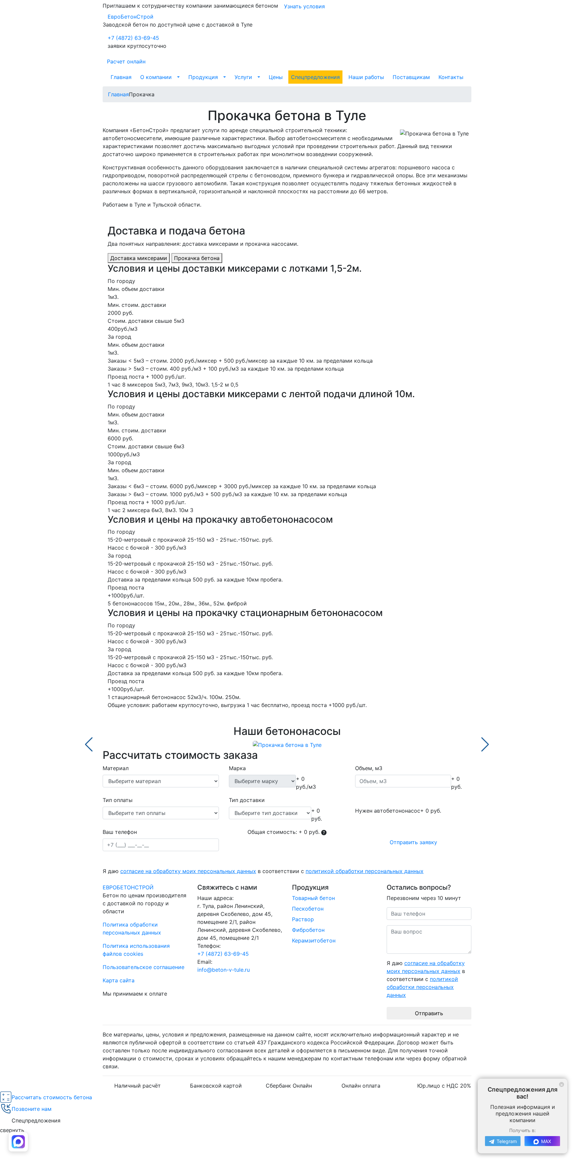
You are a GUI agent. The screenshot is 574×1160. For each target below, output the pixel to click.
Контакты (450, 77)
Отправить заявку (413, 842)
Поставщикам (411, 77)
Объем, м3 (368, 768)
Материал (116, 768)
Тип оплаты (118, 800)
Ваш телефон (120, 832)
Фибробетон (308, 930)
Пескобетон (308, 908)
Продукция (203, 77)
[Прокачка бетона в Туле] (287, 744)
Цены (276, 77)
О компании (156, 77)
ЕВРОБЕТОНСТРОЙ (128, 887)
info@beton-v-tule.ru (223, 969)
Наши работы (366, 77)
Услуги (243, 77)
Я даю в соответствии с (263, 871)
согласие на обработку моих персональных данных (188, 871)
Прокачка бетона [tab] (197, 258)
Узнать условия (304, 6)
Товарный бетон (313, 898)
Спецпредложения (315, 77)
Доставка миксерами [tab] (138, 258)
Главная (121, 77)
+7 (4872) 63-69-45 (133, 38)
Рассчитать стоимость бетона (52, 1097)
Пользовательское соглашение (143, 967)
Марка (237, 768)
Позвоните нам (31, 1109)
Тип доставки (247, 800)
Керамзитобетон (313, 940)
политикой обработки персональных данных (365, 871)
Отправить (429, 1013)
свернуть (12, 1130)
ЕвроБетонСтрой (130, 16)
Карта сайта (119, 980)
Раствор (303, 919)
